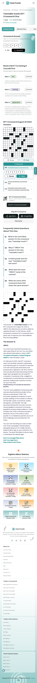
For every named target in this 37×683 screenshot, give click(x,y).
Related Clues (21, 29)
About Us (6, 569)
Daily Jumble (7, 635)
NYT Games (15, 10)
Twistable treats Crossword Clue (18, 167)
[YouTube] (12, 540)
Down (27, 160)
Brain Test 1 (6, 657)
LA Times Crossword (9, 610)
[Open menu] (3, 3)
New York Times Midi (9, 591)
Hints (23, 176)
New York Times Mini (8, 588)
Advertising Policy (8, 556)
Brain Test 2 (6, 660)
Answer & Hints (8, 29)
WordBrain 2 (6, 642)
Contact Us (6, 572)
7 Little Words (7, 600)
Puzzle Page (6, 613)
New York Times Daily (9, 594)
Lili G (6, 20)
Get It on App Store (10, 440)
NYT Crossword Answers (26, 10)
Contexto (6, 622)
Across (12, 160)
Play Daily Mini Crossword (10, 584)
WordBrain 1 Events (8, 645)
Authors (5, 559)
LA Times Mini (7, 607)
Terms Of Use (7, 550)
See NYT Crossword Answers (17, 205)
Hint (8, 50)
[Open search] (33, 3)
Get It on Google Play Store (13, 438)
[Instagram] (20, 540)
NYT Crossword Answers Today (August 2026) (17, 355)
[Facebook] (16, 540)
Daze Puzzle (7, 10)
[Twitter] (25, 540)
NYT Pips (5, 632)
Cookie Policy (7, 553)
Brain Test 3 (6, 663)
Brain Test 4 (6, 667)
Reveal (11, 176)
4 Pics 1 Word (7, 629)
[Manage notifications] (3, 670)
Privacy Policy (7, 575)
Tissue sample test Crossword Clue (17, 182)
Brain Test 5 (6, 670)
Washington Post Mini (9, 604)
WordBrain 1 (6, 638)
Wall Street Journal (8, 597)
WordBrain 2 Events (8, 648)
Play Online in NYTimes (12, 442)
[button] (18, 167)
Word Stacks (7, 625)
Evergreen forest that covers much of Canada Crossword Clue (18, 189)
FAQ (4, 566)
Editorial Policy (7, 563)
